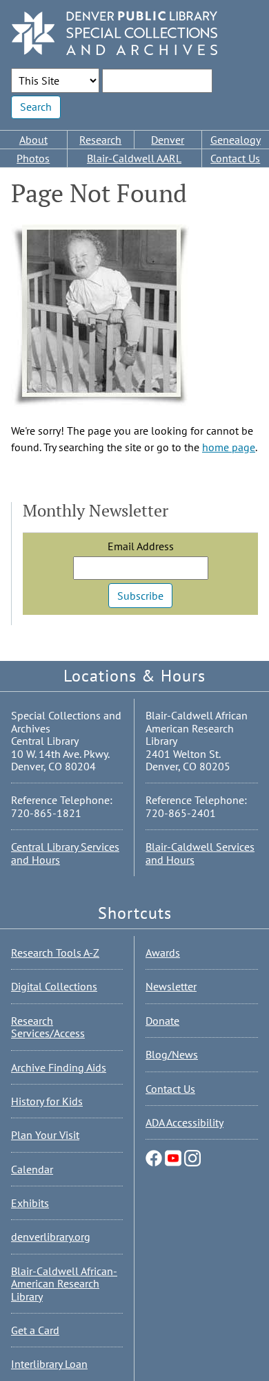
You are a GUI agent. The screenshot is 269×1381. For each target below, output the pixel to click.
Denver (167, 139)
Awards (163, 952)
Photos (33, 158)
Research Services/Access (48, 1027)
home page (228, 447)
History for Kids (47, 1101)
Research (100, 139)
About (33, 139)
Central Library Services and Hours (65, 853)
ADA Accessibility (184, 1122)
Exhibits (30, 1203)
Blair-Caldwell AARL (134, 158)
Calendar (32, 1169)
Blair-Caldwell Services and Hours (200, 853)
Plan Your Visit (45, 1135)
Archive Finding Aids (58, 1067)
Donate (162, 1020)
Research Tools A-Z (55, 952)
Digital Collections (54, 986)
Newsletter (171, 986)
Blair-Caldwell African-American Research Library (64, 1283)
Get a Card (35, 1330)
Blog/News (172, 1054)
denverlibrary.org (50, 1236)
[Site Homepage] (114, 34)
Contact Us (170, 1089)
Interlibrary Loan (49, 1364)
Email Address (141, 546)
